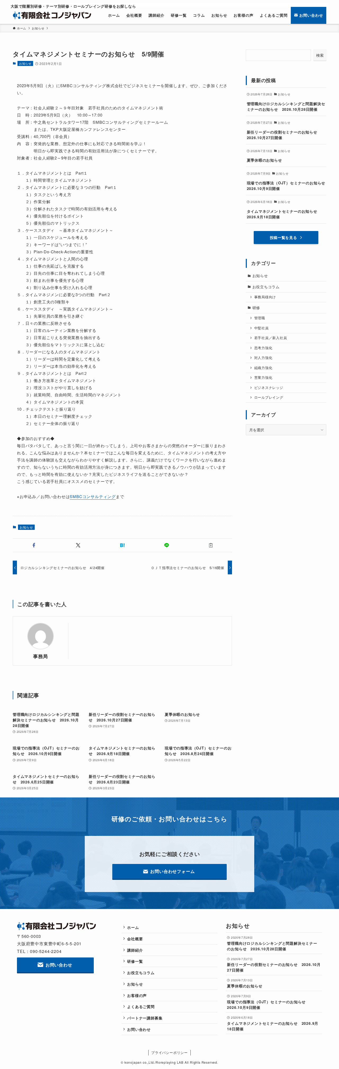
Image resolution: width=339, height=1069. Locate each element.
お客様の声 (137, 995)
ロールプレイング (268, 397)
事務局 (40, 656)
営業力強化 (263, 377)
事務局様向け (265, 297)
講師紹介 (135, 950)
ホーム (133, 927)
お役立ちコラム (266, 286)
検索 (320, 55)
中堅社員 (261, 328)
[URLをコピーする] (211, 545)
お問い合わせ (139, 1029)
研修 (256, 307)
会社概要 (135, 938)
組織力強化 (263, 367)
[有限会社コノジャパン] (52, 15)
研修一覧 (135, 961)
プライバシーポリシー (169, 1052)
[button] (34, 545)
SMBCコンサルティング (93, 496)
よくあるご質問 (141, 1006)
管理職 (259, 318)
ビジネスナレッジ (268, 387)
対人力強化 (263, 357)
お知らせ (25, 63)
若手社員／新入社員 (270, 337)
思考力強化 (263, 347)
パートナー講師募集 (144, 1018)
